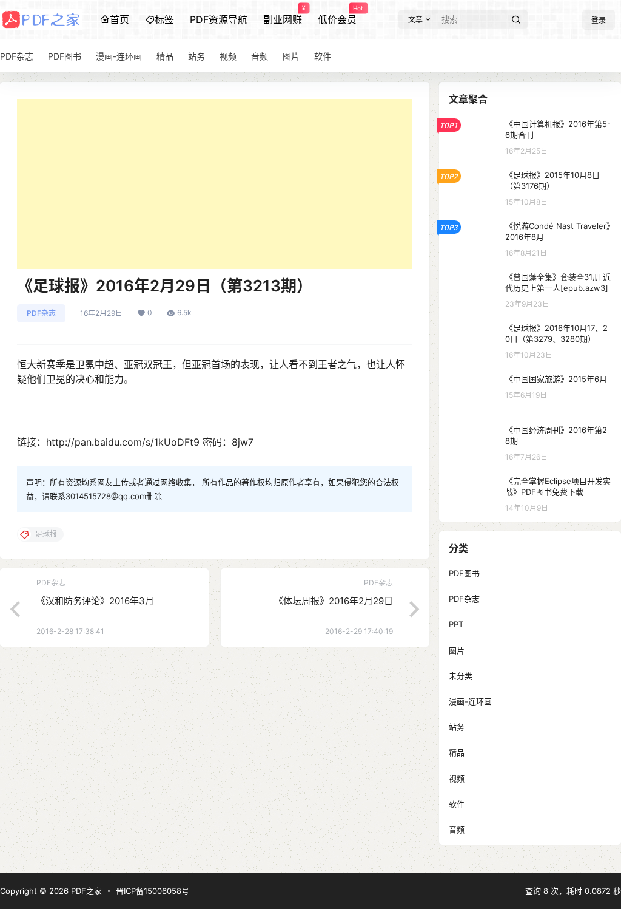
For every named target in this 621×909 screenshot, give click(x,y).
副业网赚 (282, 15)
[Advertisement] (214, 184)
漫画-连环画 (470, 701)
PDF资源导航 (218, 19)
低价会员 (337, 15)
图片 (457, 650)
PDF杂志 (41, 313)
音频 (457, 829)
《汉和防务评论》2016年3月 (95, 601)
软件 (457, 804)
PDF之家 (85, 891)
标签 (164, 19)
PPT (456, 624)
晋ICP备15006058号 (152, 891)
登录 (598, 20)
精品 (457, 752)
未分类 (460, 676)
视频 (457, 778)
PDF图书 (464, 573)
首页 (119, 19)
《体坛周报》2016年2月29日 (333, 601)
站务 (457, 727)
